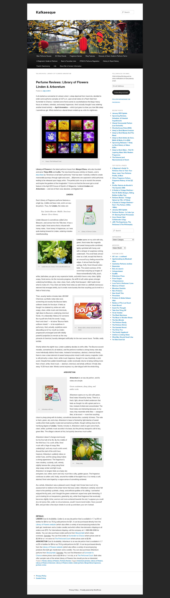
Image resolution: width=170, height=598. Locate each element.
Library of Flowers (53, 561)
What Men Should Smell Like (122, 337)
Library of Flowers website (46, 524)
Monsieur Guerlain (119, 288)
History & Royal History (111, 61)
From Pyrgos (117, 278)
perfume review (41, 565)
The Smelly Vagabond (120, 332)
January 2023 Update (119, 113)
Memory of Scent (118, 286)
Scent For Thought (119, 308)
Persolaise (116, 295)
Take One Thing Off (119, 310)
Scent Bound (117, 305)
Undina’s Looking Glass (121, 335)
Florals (44, 561)
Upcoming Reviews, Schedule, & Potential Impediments (120, 118)
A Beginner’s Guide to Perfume (47, 61)
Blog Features (90, 56)
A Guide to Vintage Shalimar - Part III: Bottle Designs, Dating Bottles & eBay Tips (123, 192)
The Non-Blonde (118, 320)
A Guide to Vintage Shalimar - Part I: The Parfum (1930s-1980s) (123, 204)
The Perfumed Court (63, 538)
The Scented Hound (119, 327)
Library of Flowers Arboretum (45, 563)
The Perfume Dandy (119, 322)
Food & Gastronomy (43, 66)
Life (55, 66)
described (40, 174)
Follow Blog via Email (121, 92)
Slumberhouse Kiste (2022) (121, 128)
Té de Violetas (117, 313)
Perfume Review (65, 561)
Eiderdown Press (118, 276)
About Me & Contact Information (70, 66)
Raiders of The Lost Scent (121, 303)
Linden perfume (78, 563)
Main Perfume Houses (44, 56)
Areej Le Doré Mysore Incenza (123, 130)
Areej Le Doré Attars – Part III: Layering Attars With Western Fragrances (123, 152)
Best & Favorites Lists (68, 61)
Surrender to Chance (76, 535)
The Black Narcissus (119, 315)
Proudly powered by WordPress (90, 590)
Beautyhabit (80, 533)
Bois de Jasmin (117, 269)
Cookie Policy (41, 578)
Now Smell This (118, 293)
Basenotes (116, 266)
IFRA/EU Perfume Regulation (89, 61)
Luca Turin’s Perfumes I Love (122, 283)
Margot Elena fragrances (92, 563)
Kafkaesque (46, 12)
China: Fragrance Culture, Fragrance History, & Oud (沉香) (122, 180)
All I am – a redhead (119, 256)
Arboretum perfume (83, 561)
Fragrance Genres (76, 56)
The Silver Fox (117, 330)
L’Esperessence (117, 281)
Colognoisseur (117, 271)
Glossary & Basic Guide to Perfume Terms (113, 56)
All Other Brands (60, 56)
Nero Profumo (117, 291)
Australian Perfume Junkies (122, 264)
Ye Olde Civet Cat (118, 339)
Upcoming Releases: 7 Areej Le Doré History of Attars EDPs (122, 145)
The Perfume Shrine (119, 325)
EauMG (114, 273)
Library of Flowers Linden (64, 563)
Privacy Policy (41, 576)
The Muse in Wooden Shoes (122, 317)
